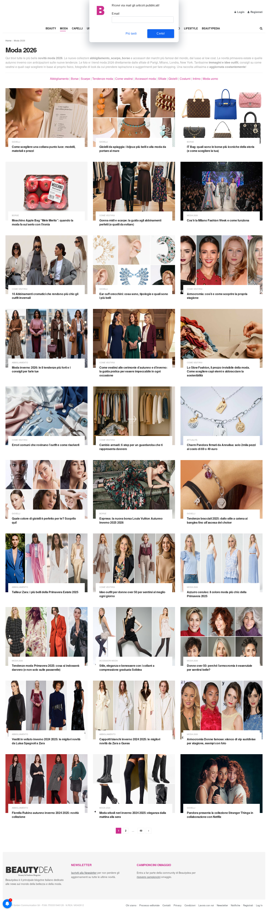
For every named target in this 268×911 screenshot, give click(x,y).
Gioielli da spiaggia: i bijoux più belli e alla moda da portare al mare (132, 149)
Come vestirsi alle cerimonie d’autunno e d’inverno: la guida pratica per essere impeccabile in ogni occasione (133, 371)
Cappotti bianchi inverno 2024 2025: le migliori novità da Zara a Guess (129, 741)
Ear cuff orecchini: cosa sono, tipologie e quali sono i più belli (133, 296)
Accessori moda (145, 78)
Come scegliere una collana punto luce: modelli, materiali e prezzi (43, 149)
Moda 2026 (192, 215)
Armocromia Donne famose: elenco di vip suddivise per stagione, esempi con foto (221, 741)
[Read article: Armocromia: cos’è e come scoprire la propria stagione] (221, 264)
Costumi (185, 78)
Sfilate (162, 78)
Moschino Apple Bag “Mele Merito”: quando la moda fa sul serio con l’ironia (42, 222)
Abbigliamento (59, 78)
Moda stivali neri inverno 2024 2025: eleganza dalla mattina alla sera (132, 815)
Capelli (77, 28)
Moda (64, 28)
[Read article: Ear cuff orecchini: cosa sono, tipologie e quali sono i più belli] (134, 264)
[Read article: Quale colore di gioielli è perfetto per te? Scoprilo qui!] (46, 489)
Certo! (161, 33)
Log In (259, 905)
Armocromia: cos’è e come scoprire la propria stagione (217, 296)
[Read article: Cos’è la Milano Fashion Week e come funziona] (221, 191)
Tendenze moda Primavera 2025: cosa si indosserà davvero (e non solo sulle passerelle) (45, 667)
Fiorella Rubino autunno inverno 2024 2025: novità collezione (45, 815)
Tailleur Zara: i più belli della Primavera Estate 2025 (45, 592)
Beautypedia (211, 28)
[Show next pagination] (148, 831)
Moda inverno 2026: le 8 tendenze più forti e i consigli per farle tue (41, 369)
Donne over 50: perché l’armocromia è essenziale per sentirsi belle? (219, 667)
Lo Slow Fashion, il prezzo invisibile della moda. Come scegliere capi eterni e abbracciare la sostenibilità (218, 371)
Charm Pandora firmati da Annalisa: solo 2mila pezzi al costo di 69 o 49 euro (221, 447)
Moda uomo (210, 78)
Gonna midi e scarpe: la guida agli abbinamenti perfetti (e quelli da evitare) (130, 222)
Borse (75, 78)
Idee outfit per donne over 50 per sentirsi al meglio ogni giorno (132, 594)
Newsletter (222, 905)
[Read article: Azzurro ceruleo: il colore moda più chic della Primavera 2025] (221, 562)
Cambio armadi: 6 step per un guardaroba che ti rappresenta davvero (130, 447)
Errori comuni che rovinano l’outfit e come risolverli (45, 445)
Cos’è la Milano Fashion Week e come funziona (218, 220)
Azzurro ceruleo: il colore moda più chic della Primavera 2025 (216, 594)
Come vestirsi (124, 78)
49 (141, 830)
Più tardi (131, 33)
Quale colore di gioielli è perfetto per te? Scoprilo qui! (44, 520)
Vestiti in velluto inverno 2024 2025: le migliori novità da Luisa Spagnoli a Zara (46, 741)
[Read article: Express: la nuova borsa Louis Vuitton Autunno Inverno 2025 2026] (134, 489)
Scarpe (85, 78)
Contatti (166, 905)
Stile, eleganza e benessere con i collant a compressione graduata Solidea (126, 667)
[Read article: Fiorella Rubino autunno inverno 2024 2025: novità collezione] (46, 783)
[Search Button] (261, 28)
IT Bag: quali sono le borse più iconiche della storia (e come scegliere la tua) (220, 149)
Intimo (197, 78)
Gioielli (173, 78)
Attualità (192, 440)
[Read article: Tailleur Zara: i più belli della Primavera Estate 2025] (46, 562)
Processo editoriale (149, 905)
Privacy (178, 905)
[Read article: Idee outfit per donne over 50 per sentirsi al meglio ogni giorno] (134, 562)
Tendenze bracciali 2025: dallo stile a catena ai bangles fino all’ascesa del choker (217, 520)
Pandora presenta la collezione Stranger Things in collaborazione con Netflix (220, 815)
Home (8, 40)
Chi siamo (131, 905)
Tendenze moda (102, 78)
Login (240, 12)
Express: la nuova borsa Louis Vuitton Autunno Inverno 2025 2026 (131, 520)
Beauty (51, 28)
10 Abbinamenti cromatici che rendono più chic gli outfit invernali (45, 296)
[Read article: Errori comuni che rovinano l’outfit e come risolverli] (46, 415)
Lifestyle (191, 28)
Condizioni (190, 905)
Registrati (256, 12)
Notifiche (235, 905)
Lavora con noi (206, 905)
